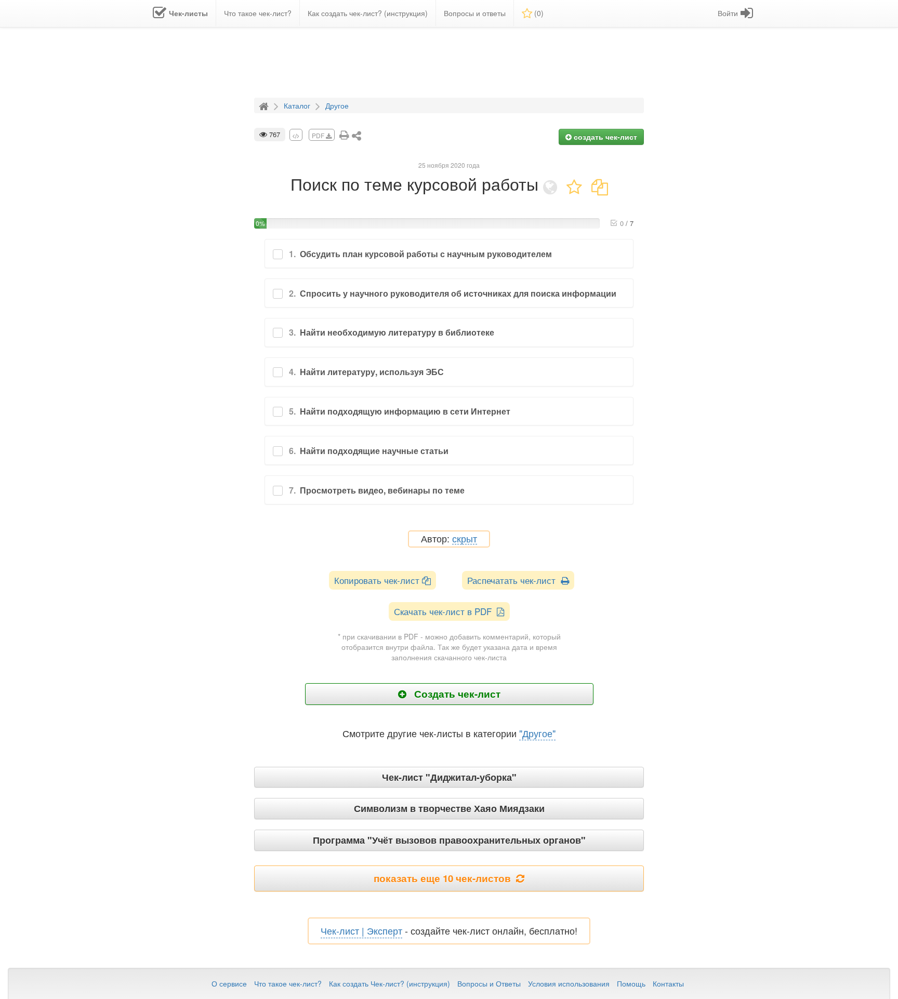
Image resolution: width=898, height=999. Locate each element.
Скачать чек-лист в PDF (445, 611)
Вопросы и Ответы (489, 983)
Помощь (631, 983)
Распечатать (514, 580)
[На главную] (265, 105)
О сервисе (229, 983)
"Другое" (537, 733)
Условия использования (569, 983)
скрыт (464, 539)
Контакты (668, 983)
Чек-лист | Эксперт (361, 930)
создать (604, 136)
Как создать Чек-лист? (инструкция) (389, 983)
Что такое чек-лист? (288, 983)
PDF (319, 135)
